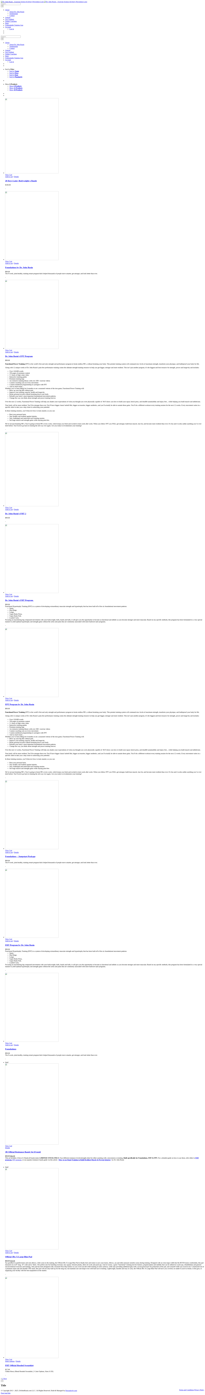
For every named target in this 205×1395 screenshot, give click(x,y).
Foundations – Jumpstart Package (20, 856)
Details (16, 177)
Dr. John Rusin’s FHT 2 (15, 514)
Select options (10, 1361)
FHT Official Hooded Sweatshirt (19, 1365)
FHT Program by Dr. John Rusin (19, 945)
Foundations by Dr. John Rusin (19, 267)
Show (15, 86)
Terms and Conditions (186, 1390)
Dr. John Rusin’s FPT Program (19, 356)
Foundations (10, 1049)
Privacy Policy (199, 1390)
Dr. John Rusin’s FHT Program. (19, 600)
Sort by (14, 71)
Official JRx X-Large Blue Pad (18, 1257)
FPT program (16, 1160)
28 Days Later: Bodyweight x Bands (21, 181)
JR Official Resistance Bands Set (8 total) (23, 1152)
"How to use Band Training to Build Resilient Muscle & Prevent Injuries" (84, 1160)
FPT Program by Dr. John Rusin (19, 704)
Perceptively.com (71, 1390)
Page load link (5, 1393)
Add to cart (9, 177)
